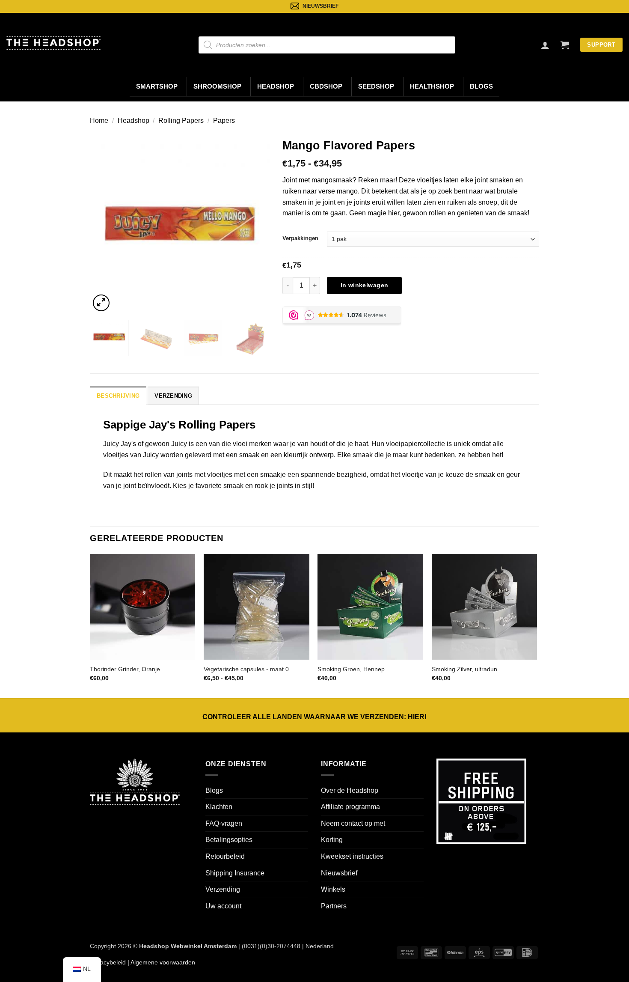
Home (99, 120)
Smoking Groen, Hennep (351, 669)
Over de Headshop (349, 790)
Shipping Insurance (234, 873)
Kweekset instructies (352, 856)
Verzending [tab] (173, 396)
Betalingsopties (228, 839)
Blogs (481, 86)
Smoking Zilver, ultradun (464, 669)
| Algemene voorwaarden (160, 962)
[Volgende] (255, 223)
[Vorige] (104, 223)
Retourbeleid (225, 856)
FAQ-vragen (223, 823)
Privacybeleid (108, 962)
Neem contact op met (353, 823)
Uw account (223, 906)
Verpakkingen (300, 238)
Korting (332, 839)
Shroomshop (217, 86)
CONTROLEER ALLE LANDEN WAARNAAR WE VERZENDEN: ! (314, 716)
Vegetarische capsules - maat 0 (246, 669)
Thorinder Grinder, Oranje (125, 669)
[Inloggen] (545, 45)
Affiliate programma (350, 806)
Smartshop (157, 86)
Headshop (275, 86)
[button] (565, 45)
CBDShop (326, 86)
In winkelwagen (365, 285)
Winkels (333, 889)
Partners (334, 906)
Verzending (222, 889)
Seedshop (376, 86)
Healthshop (432, 86)
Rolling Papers (181, 120)
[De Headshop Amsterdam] (53, 43)
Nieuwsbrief (339, 873)
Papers (224, 120)
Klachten (218, 806)
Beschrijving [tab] (118, 396)
